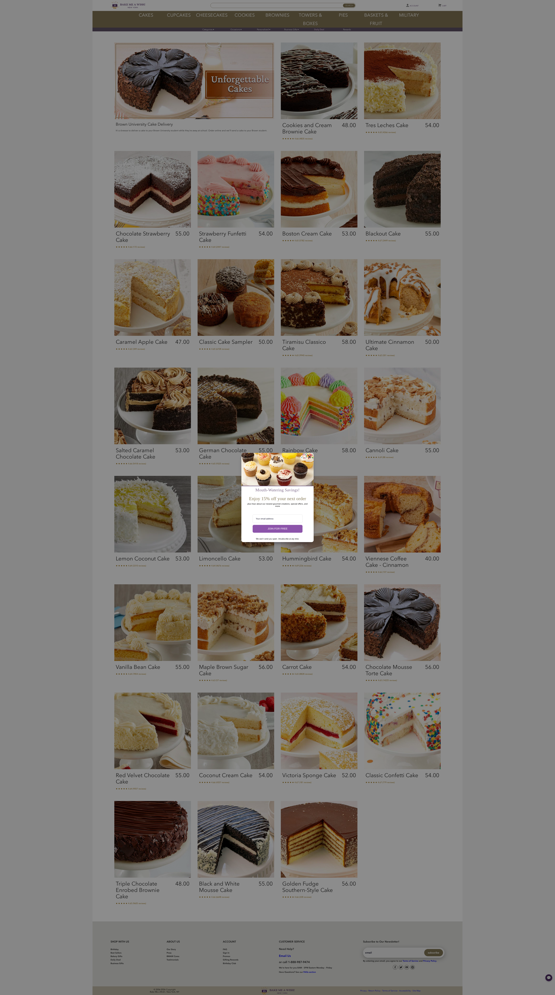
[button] (278, 529)
